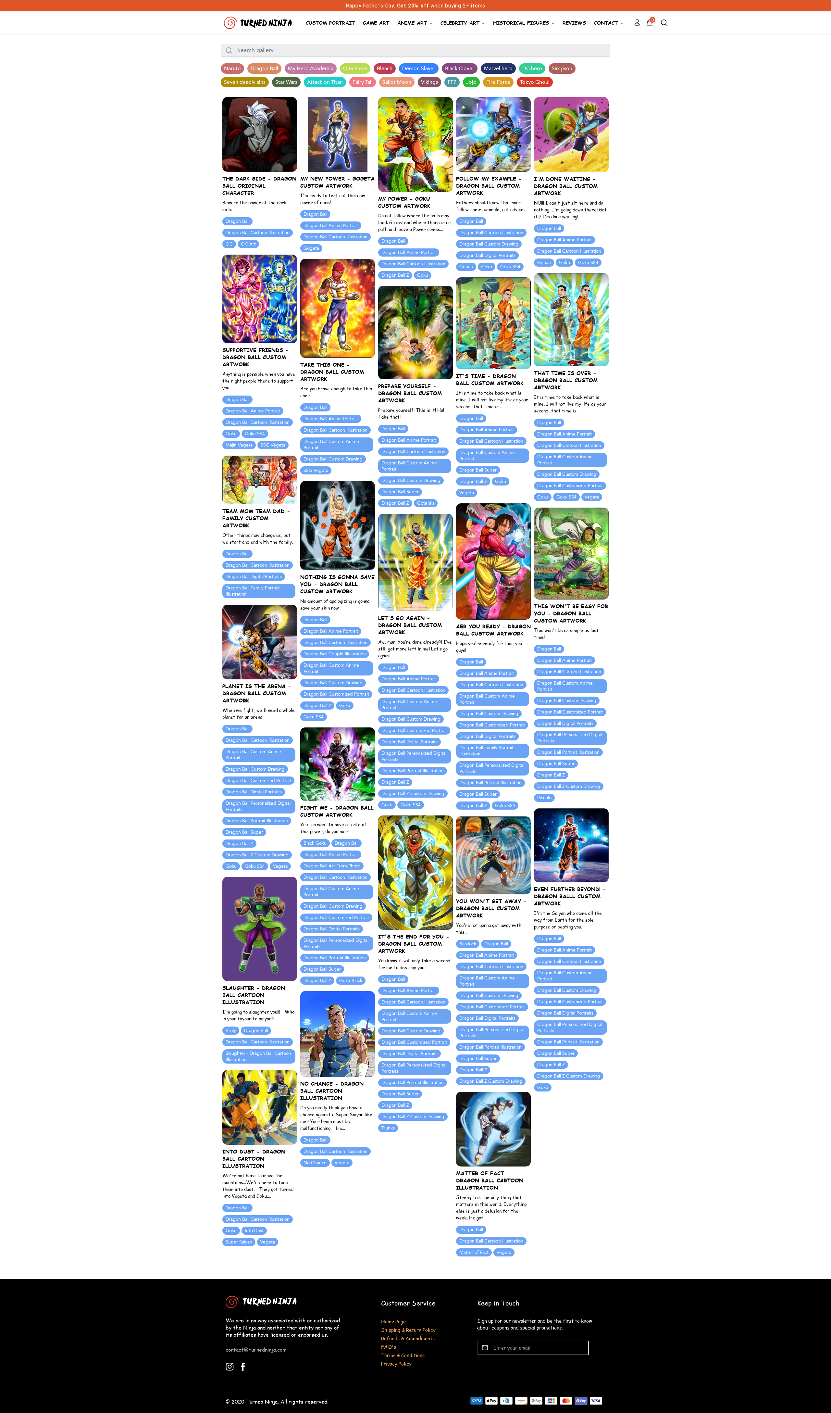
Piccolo (544, 798)
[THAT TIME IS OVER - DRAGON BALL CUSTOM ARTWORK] (571, 319)
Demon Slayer (418, 68)
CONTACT (606, 22)
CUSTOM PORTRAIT (330, 22)
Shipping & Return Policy (408, 1329)
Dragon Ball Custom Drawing (488, 244)
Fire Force (498, 82)
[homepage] (258, 22)
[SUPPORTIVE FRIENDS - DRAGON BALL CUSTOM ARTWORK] (259, 298)
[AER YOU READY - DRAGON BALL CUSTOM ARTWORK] (493, 561)
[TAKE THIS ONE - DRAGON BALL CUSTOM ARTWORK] (337, 308)
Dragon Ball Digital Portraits (487, 255)
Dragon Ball (264, 68)
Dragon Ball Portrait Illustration (490, 783)
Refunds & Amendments (408, 1338)
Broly (231, 1031)
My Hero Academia (310, 68)
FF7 (452, 82)
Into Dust (254, 1231)
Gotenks (425, 503)
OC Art (248, 244)
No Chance (315, 1163)
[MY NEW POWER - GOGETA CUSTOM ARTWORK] (337, 134)
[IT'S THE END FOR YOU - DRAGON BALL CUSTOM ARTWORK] (415, 872)
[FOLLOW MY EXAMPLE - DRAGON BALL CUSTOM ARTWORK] (493, 134)
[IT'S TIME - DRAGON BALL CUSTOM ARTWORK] (493, 323)
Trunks (388, 1128)
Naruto (232, 68)
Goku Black (350, 981)
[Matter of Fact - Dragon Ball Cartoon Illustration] (493, 1129)
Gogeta (311, 248)
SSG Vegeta (273, 445)
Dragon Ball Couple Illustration (335, 654)
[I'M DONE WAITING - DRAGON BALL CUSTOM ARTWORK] (571, 134)
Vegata (592, 497)
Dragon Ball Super (478, 470)
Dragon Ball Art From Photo (332, 866)
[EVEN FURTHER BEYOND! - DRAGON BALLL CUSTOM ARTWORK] (571, 845)
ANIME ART (412, 22)
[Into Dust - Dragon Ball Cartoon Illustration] (259, 1107)
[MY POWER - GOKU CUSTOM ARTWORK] (415, 144)
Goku (422, 275)
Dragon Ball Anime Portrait (331, 225)
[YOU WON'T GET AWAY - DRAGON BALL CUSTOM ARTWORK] (493, 855)
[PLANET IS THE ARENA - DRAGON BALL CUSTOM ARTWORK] (259, 641)
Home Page (393, 1321)
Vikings (429, 82)
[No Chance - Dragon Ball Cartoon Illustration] (337, 1033)
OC (229, 244)
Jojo (471, 82)
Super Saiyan (239, 1242)
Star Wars (286, 82)
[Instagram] (230, 1366)
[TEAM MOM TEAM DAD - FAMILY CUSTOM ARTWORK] (259, 479)
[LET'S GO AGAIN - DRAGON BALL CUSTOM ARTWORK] (415, 562)
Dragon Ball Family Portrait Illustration (253, 591)
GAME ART (376, 22)
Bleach (384, 68)
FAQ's (388, 1346)
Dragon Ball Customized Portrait (570, 486)
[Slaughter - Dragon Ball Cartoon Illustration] (259, 928)
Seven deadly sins (245, 82)
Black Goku (315, 843)
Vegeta (466, 493)
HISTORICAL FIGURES (521, 22)
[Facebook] (243, 1366)
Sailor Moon (396, 82)
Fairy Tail (363, 82)
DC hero (532, 68)
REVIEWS (574, 22)
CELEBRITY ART (459, 22)
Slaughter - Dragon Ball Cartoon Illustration (258, 1056)
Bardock (467, 944)
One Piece (355, 68)
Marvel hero (498, 68)
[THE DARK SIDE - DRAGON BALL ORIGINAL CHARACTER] (259, 134)
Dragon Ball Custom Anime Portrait (331, 444)
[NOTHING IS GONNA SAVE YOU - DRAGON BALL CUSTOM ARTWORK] (337, 525)
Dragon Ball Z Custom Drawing (568, 786)
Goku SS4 (510, 267)
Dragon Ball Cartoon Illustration (258, 233)
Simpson (562, 68)
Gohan (466, 267)
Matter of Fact (474, 1252)
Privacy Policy (396, 1363)
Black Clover (459, 68)
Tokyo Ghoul (535, 82)
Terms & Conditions (403, 1355)
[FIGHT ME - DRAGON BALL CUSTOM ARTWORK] (337, 763)
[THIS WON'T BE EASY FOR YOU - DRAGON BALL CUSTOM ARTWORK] (571, 553)
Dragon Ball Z (395, 275)
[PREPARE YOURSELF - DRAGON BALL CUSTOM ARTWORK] (415, 332)
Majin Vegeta (239, 445)
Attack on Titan (325, 82)
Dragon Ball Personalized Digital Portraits (491, 768)
